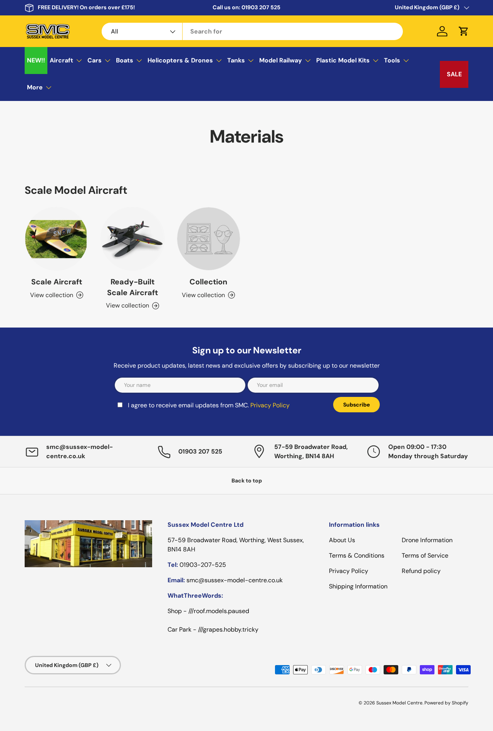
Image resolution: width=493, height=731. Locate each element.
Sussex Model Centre (399, 703)
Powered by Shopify (446, 703)
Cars (94, 60)
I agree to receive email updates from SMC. (209, 405)
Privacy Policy (270, 405)
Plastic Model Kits (343, 60)
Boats (124, 60)
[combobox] (252, 31)
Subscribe (356, 404)
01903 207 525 (260, 7)
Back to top (246, 480)
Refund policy (421, 571)
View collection (203, 295)
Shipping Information (358, 586)
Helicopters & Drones (180, 60)
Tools (392, 60)
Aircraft (61, 60)
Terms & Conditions (356, 555)
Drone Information (427, 540)
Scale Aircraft (56, 282)
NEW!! (36, 60)
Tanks (236, 60)
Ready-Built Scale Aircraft (132, 287)
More (35, 87)
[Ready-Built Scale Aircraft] (132, 238)
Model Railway (280, 60)
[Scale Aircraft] (56, 238)
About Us (342, 540)
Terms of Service (425, 555)
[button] (463, 31)
